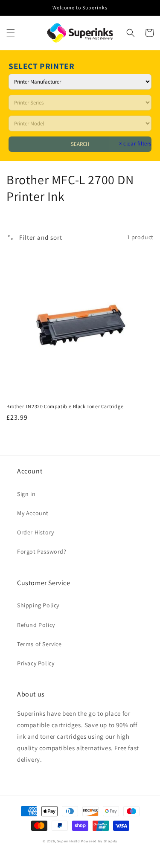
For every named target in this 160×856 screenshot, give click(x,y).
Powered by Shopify (99, 841)
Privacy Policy (35, 663)
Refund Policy (36, 625)
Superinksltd (68, 841)
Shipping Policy (38, 605)
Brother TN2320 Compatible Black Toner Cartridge (64, 406)
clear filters (135, 143)
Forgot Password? (42, 551)
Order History (35, 532)
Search (80, 144)
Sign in (26, 494)
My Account (33, 513)
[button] (10, 32)
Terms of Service (39, 644)
